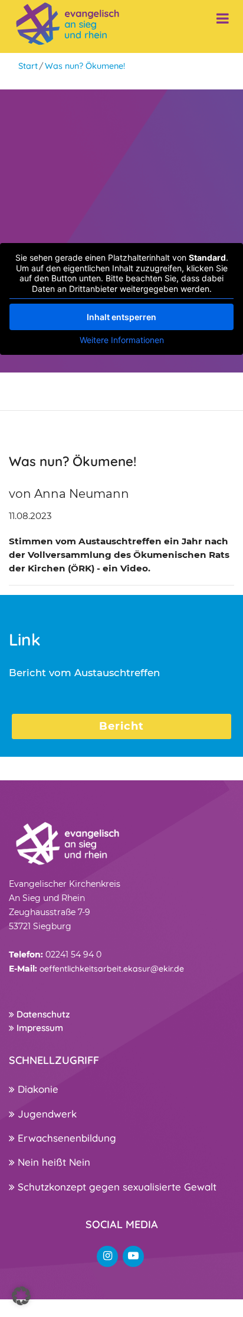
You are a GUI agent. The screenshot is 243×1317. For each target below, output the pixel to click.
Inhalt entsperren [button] (121, 317)
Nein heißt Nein (52, 1162)
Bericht (121, 726)
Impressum (38, 1027)
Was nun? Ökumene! (85, 66)
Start (28, 66)
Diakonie (36, 1089)
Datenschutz (42, 1014)
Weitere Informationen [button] (122, 340)
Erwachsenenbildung (65, 1138)
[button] (21, 1296)
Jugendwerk (46, 1114)
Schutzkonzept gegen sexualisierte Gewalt (115, 1186)
